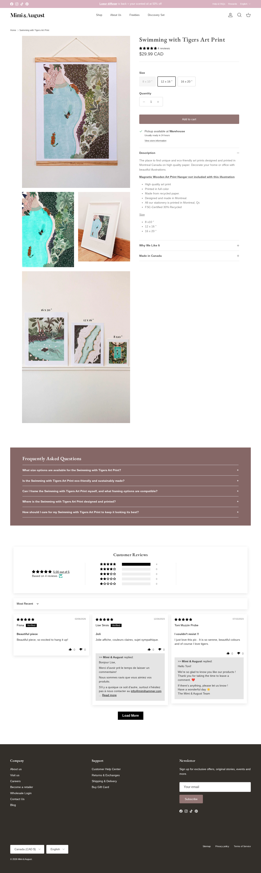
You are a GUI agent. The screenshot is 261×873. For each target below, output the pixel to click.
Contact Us (17, 799)
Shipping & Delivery (104, 781)
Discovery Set (156, 15)
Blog (13, 805)
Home (13, 30)
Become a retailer (21, 787)
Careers (15, 781)
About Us (115, 15)
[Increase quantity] (159, 101)
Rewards (232, 4)
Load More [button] (130, 715)
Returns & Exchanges (106, 775)
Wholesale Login (21, 793)
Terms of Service (242, 846)
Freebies (134, 15)
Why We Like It (149, 245)
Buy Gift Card (100, 787)
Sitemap (207, 846)
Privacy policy (222, 846)
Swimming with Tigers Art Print (34, 30)
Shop (99, 15)
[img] (25, 619)
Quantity (145, 93)
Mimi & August (25, 859)
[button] (148, 48)
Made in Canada (150, 255)
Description (147, 153)
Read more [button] (109, 695)
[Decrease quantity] (143, 101)
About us (16, 769)
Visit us (14, 775)
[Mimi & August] (27, 15)
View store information (155, 140)
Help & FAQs (218, 4)
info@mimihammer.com (146, 691)
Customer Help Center (106, 769)
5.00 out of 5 (61, 571)
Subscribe (191, 799)
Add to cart (189, 119)
